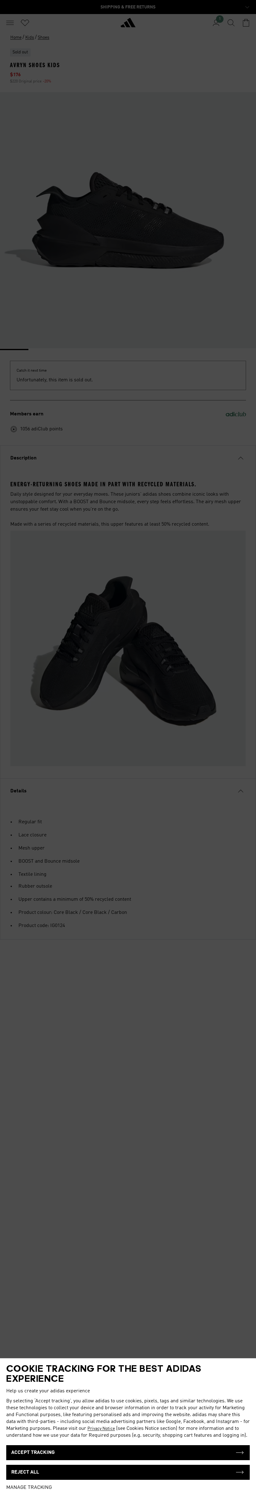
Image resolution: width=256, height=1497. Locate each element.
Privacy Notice (101, 1428)
